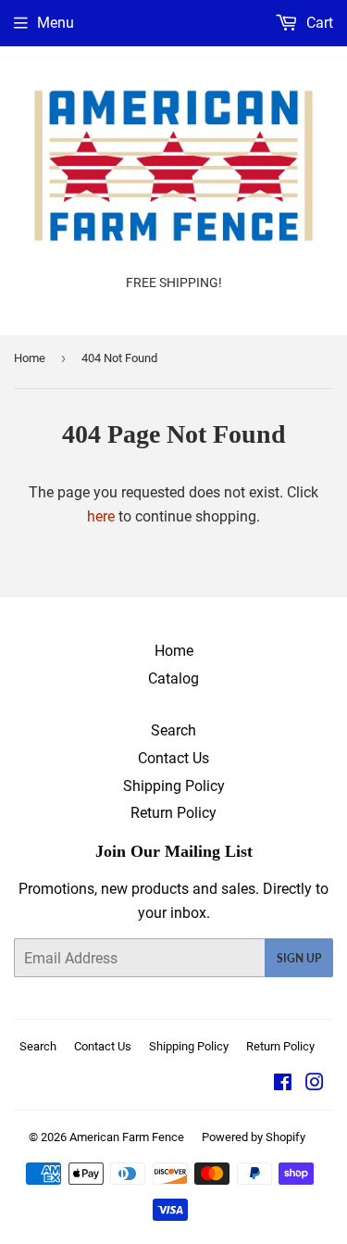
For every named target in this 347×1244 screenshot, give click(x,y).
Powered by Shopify (253, 1137)
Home (29, 358)
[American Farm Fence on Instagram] (314, 1084)
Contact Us (173, 758)
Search (173, 730)
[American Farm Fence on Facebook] (282, 1084)
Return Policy (173, 813)
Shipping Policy (174, 786)
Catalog (173, 678)
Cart (318, 22)
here (101, 516)
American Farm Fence (126, 1137)
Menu (55, 22)
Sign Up (299, 958)
